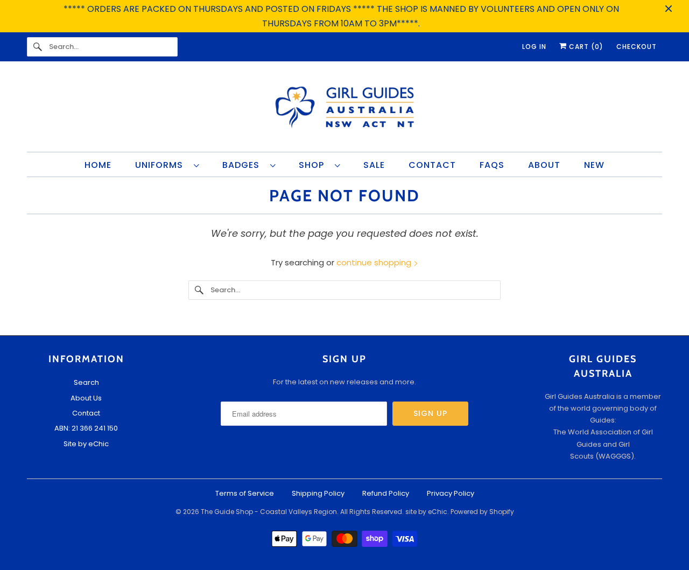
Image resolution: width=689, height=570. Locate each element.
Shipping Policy (318, 493)
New (594, 165)
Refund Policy (385, 493)
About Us (86, 398)
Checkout (636, 46)
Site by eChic (86, 444)
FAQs (492, 165)
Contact (432, 165)
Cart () (585, 46)
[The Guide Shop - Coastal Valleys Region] (344, 109)
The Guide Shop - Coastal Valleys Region (269, 511)
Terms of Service (244, 493)
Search (86, 382)
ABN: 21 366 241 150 (86, 428)
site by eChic (426, 511)
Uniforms (161, 165)
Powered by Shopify (482, 511)
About (544, 165)
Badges (243, 165)
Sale (374, 165)
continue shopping (374, 262)
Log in (534, 46)
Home (98, 165)
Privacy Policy (450, 493)
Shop (314, 165)
